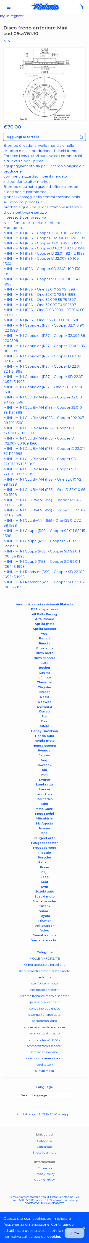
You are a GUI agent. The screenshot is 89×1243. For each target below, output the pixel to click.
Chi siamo (44, 1168)
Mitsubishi (44, 818)
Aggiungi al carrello (23, 137)
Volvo (44, 930)
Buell (44, 663)
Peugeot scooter (44, 843)
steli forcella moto (44, 983)
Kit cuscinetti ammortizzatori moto (44, 971)
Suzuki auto (44, 891)
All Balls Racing (44, 614)
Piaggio (44, 852)
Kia (44, 770)
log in (5, 16)
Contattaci (44, 1147)
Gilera (44, 726)
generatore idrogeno (44, 1002)
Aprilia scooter (44, 629)
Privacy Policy (44, 1174)
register (17, 16)
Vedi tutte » (44, 1064)
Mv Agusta (44, 823)
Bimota (44, 643)
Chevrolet (44, 682)
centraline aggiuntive (44, 1008)
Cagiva (44, 672)
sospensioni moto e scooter (44, 1027)
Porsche (44, 857)
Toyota (44, 916)
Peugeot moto (44, 847)
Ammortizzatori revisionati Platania (44, 604)
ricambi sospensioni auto (44, 1058)
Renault (44, 862)
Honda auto (44, 736)
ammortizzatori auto (44, 1033)
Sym (44, 886)
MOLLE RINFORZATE (44, 958)
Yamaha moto (44, 935)
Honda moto (44, 740)
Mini (44, 804)
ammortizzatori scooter (44, 1046)
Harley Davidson (44, 731)
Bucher (44, 667)
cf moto (44, 677)
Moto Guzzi (45, 809)
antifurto (44, 977)
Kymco (44, 779)
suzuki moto (44, 1071)
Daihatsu (44, 706)
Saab (44, 877)
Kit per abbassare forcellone (44, 964)
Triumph (45, 920)
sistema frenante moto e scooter (44, 996)
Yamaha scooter (44, 940)
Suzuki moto (44, 896)
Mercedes (45, 799)
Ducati (44, 711)
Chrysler (44, 687)
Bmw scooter (44, 658)
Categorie (44, 1141)
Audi (44, 633)
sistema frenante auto (44, 1014)
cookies (54, 1236)
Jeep (44, 760)
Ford (44, 721)
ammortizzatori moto (44, 1039)
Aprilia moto (45, 623)
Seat (44, 882)
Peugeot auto (44, 838)
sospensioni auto (44, 1021)
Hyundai (44, 750)
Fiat (44, 716)
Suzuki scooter (45, 901)
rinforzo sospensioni (44, 1052)
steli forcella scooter (44, 990)
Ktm (44, 774)
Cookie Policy (44, 1179)
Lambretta (44, 784)
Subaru (44, 911)
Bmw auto (44, 648)
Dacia (44, 697)
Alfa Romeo (44, 619)
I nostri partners (44, 1152)
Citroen (44, 692)
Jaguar (44, 755)
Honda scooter (45, 745)
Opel (44, 833)
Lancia (44, 789)
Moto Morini (44, 813)
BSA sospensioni (44, 609)
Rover (44, 867)
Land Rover (44, 794)
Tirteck (44, 906)
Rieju (45, 872)
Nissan (44, 828)
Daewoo (44, 702)
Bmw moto (44, 653)
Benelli (44, 638)
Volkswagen (45, 925)
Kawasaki (44, 765)
